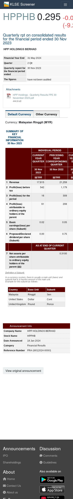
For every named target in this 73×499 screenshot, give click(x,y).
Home (10, 479)
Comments (49, 455)
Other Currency (46, 114)
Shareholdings (12, 462)
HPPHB (19, 16)
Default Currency (19, 114)
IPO (5, 455)
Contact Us (13, 485)
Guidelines (49, 462)
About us (12, 492)
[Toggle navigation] (65, 4)
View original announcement (23, 371)
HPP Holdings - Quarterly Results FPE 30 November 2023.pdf (34, 96)
